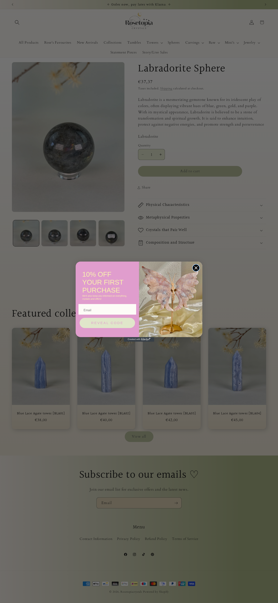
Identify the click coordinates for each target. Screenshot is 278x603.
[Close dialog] (196, 268)
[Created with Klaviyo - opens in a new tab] (139, 339)
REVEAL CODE (107, 323)
